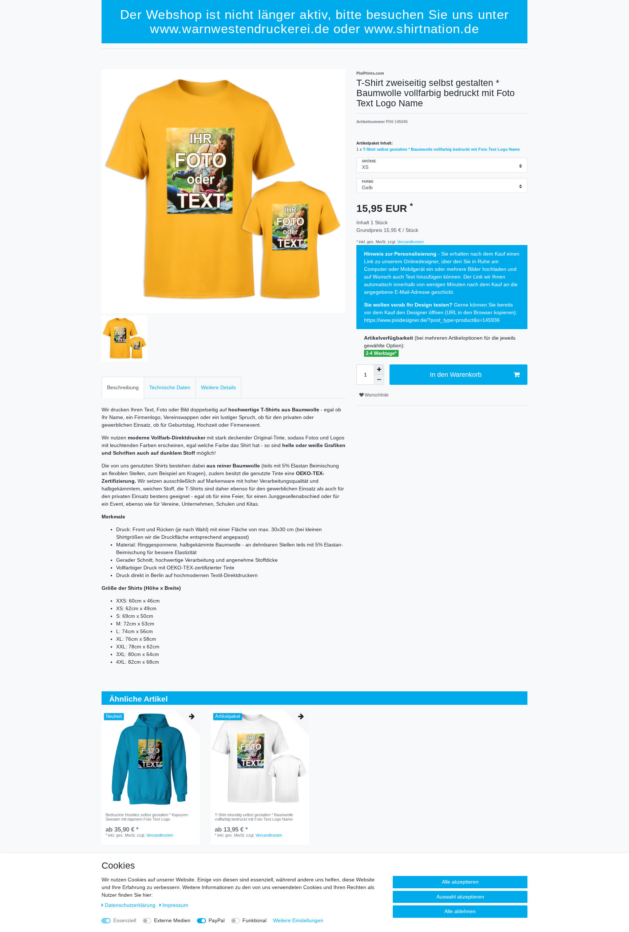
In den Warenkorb (456, 374)
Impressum (175, 905)
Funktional (254, 920)
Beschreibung (123, 387)
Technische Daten (169, 387)
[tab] (123, 387)
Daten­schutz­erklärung (131, 905)
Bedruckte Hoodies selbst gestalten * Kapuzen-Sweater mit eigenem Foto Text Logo (147, 817)
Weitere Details (218, 387)
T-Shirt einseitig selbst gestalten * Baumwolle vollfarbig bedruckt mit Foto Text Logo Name (254, 817)
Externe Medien (172, 920)
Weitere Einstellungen (298, 920)
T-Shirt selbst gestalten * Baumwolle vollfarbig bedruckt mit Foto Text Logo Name (441, 149)
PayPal (217, 920)
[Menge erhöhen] (379, 369)
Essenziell (124, 920)
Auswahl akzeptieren (460, 897)
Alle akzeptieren (460, 882)
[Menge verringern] (379, 380)
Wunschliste (376, 395)
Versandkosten (410, 242)
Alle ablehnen (460, 911)
